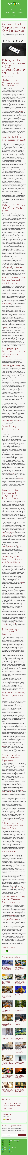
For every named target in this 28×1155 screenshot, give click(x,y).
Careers (10, 1108)
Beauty (18, 1102)
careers (4, 746)
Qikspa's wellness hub (15, 193)
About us (20, 12)
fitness (17, 546)
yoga (21, 790)
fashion (11, 420)
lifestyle (7, 267)
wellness (19, 918)
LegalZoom (7, 740)
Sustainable (6, 1107)
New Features (21, 9)
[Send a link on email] (19, 41)
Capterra (22, 582)
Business (13, 947)
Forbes (6, 327)
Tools (14, 15)
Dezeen (11, 414)
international (19, 267)
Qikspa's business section (8, 339)
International (17, 1105)
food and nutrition (15, 681)
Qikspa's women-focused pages (16, 819)
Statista (17, 302)
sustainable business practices (9, 921)
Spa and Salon (5, 947)
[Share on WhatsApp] (11, 41)
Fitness (11, 1105)
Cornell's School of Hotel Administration (11, 365)
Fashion (17, 1107)
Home (5, 9)
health (11, 546)
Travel (4, 1108)
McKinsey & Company (7, 303)
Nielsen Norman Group (8, 532)
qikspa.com (8, 1119)
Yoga (11, 1107)
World (13, 12)
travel (17, 420)
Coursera (11, 473)
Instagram (4, 535)
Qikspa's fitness (16, 887)
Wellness (12, 9)
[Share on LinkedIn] (14, 41)
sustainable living (6, 681)
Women (22, 1107)
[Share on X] (9, 41)
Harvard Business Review (18, 325)
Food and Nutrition (7, 1103)
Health (7, 12)
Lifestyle (13, 1102)
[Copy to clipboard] (22, 41)
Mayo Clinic (6, 255)
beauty (11, 267)
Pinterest (12, 535)
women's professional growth (16, 480)
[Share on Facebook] (6, 41)
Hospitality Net (5, 187)
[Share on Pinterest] (17, 41)
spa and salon (13, 918)
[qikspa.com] (14, 3)
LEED (8, 662)
